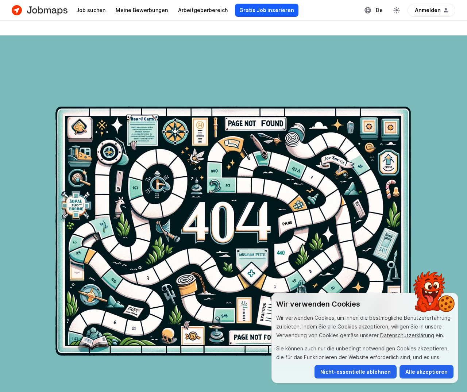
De (379, 10)
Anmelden (428, 10)
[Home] (39, 10)
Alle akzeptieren (426, 372)
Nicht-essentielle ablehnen (355, 372)
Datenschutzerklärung (407, 335)
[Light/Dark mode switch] (396, 10)
